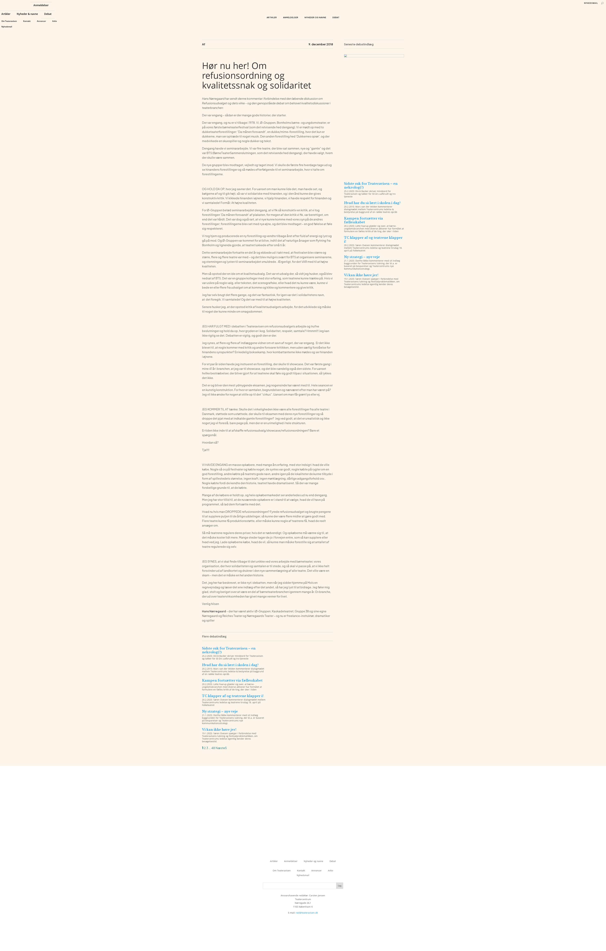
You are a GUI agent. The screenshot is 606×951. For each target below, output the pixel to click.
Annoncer (41, 21)
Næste (220, 748)
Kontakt (27, 21)
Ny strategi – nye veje (220, 711)
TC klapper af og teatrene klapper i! (233, 696)
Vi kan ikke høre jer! (219, 730)
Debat (47, 14)
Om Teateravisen (9, 21)
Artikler (5, 14)
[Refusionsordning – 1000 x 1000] (374, 175)
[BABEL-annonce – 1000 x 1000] (374, 56)
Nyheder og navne (315, 17)
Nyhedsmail (6, 26)
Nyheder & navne (27, 14)
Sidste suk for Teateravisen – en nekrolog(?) (371, 185)
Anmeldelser (41, 5)
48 (213, 748)
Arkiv (54, 21)
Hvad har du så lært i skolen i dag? (230, 665)
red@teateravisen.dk (307, 912)
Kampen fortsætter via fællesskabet (232, 680)
